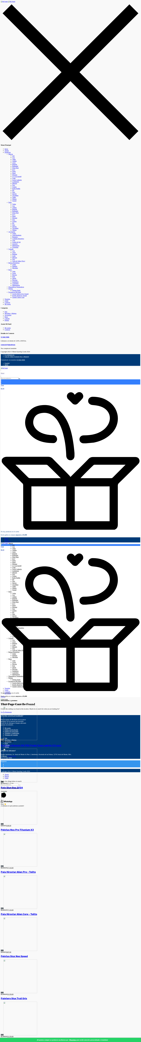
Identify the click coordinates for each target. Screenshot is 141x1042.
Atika (14, 159)
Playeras (14, 280)
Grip (13, 240)
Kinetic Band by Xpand (19, 295)
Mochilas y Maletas (10, 313)
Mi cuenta (8, 304)
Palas (10, 202)
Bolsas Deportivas (13, 263)
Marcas (10, 154)
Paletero (14, 266)
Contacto (7, 302)
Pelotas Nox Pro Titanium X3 (17, 829)
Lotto (14, 178)
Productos (8, 152)
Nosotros (7, 299)
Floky (14, 171)
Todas (14, 204)
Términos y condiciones (12, 733)
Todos (14, 233)
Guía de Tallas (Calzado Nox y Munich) (17, 356)
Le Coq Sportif (16, 176)
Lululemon (15, 182)
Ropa (10, 270)
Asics (14, 163)
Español (7, 363)
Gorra (14, 273)
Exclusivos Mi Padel (14, 292)
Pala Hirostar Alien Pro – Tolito (18, 872)
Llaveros (15, 244)
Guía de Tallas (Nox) (18, 261)
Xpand (14, 201)
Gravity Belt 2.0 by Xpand (20, 294)
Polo (13, 276)
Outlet (6, 301)
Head (14, 173)
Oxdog (14, 187)
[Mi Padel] (8, 1)
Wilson (14, 199)
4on (13, 156)
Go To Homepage (6, 712)
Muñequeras (16, 285)
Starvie (14, 194)
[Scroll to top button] (136, 1037)
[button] (70, 386)
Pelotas (10, 289)
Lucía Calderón (17, 180)
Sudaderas (15, 282)
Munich (14, 183)
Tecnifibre (15, 195)
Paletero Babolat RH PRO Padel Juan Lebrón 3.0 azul (31, 745)
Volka (14, 197)
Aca (13, 157)
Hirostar (14, 175)
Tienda (7, 150)
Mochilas (15, 268)
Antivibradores (16, 235)
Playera (14, 275)
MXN (6, 365)
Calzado (10, 249)
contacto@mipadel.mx (8, 345)
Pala (6, 312)
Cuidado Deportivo (18, 238)
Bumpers (15, 237)
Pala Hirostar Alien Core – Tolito (19, 914)
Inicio (6, 149)
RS (13, 190)
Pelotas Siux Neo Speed (14, 956)
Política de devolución (11, 730)
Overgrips (15, 247)
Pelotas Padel (16, 290)
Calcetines (15, 283)
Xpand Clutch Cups (18, 297)
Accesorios (11, 232)
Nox (13, 185)
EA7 (13, 169)
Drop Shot (15, 168)
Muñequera (15, 245)
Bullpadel (15, 166)
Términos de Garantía (11, 735)
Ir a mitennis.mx (9, 355)
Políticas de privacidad (11, 731)
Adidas (14, 161)
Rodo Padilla (16, 188)
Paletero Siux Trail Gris (14, 998)
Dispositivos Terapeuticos (16, 287)
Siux (13, 192)
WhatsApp (72, 1040)
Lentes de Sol (16, 242)
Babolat (14, 164)
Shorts (14, 278)
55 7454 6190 (12, 756)
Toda (13, 271)
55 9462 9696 (5, 337)
